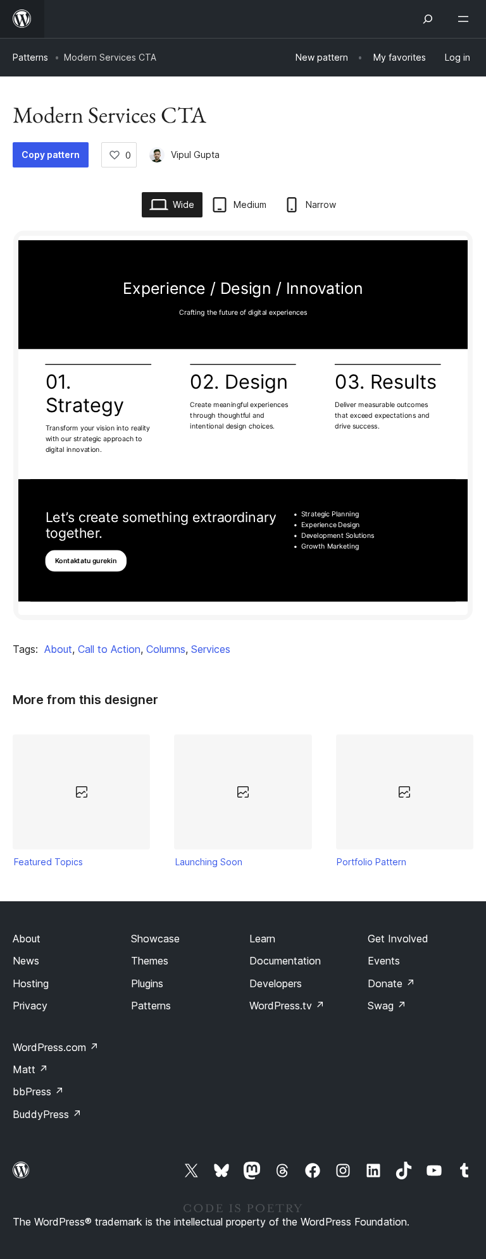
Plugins (147, 983)
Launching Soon (208, 861)
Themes (149, 960)
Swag (387, 1005)
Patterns (30, 57)
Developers (275, 983)
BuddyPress (47, 1114)
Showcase (155, 938)
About (58, 649)
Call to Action (109, 649)
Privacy (30, 1005)
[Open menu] (466, 19)
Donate (391, 983)
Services (210, 649)
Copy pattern (51, 154)
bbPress (38, 1091)
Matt (30, 1069)
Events (384, 960)
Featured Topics (48, 861)
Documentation (285, 960)
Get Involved (398, 938)
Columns (165, 649)
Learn (262, 938)
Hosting (31, 983)
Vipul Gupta (195, 154)
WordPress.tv (287, 1005)
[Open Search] (428, 19)
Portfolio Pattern (371, 861)
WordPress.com (56, 1047)
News (26, 960)
